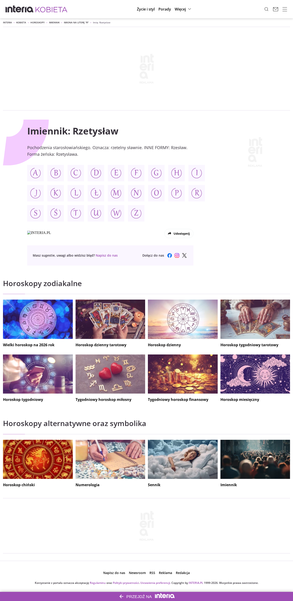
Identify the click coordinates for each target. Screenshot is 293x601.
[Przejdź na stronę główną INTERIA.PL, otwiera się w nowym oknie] (19, 9)
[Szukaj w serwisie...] (266, 9)
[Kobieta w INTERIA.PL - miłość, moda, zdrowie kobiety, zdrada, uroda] (51, 9)
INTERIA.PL (196, 583)
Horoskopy (37, 22)
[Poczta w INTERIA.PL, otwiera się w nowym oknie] (275, 9)
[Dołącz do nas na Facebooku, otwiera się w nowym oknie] (169, 255)
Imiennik (54, 22)
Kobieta (21, 22)
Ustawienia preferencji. (155, 583)
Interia (7, 22)
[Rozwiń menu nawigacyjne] (284, 9)
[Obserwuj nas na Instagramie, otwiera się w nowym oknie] (177, 255)
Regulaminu (98, 583)
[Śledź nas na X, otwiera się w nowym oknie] (184, 255)
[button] (183, 9)
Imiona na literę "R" (76, 22)
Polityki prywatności (126, 583)
